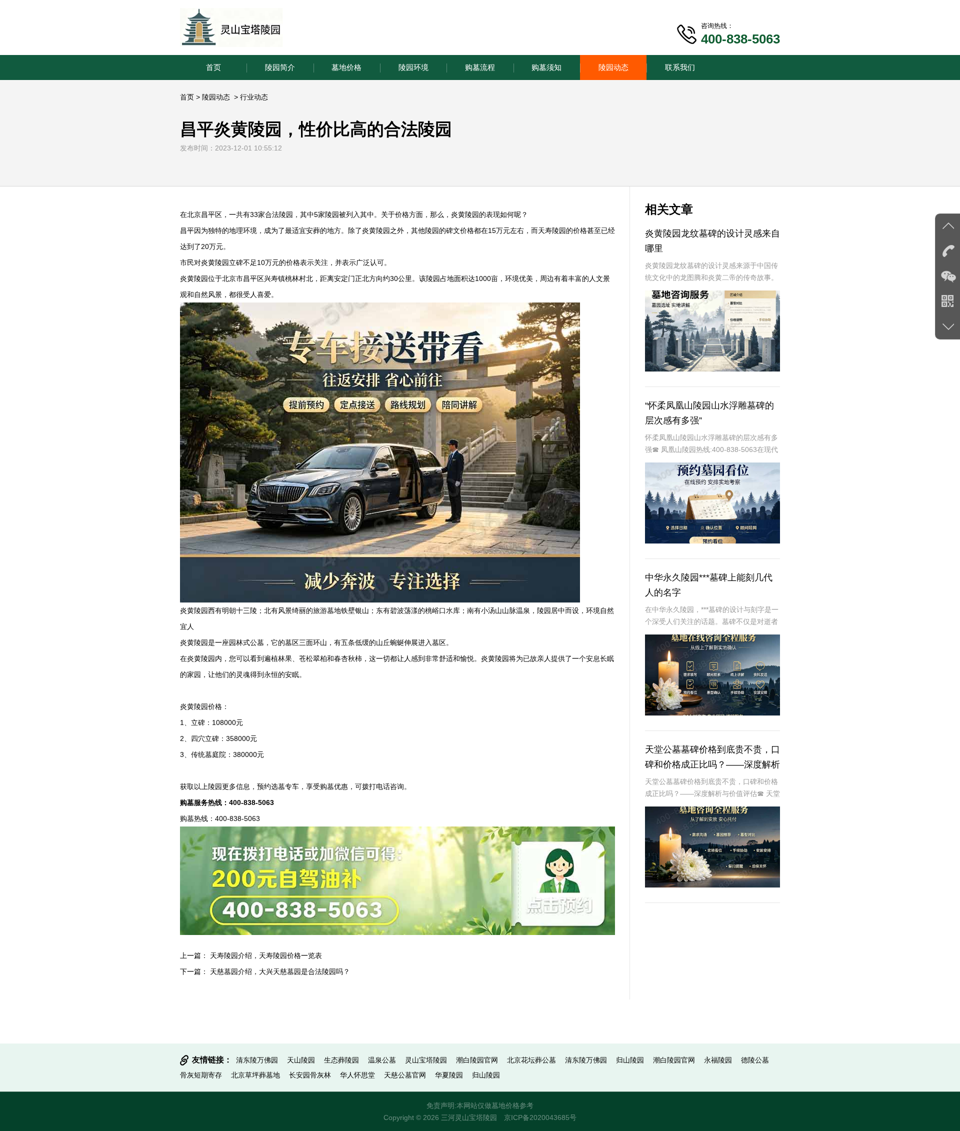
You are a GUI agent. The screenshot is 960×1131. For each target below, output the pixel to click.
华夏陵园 (449, 1075)
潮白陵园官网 (477, 1060)
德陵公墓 (755, 1060)
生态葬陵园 (341, 1060)
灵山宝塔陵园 (426, 1060)
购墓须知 (547, 67)
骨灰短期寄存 (201, 1075)
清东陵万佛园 (257, 1060)
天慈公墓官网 (405, 1075)
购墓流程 (480, 67)
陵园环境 (413, 67)
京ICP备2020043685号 (540, 1118)
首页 (213, 67)
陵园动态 (613, 67)
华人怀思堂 (357, 1075)
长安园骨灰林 (310, 1075)
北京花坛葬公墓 (531, 1060)
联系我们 (680, 67)
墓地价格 (347, 67)
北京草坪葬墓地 (255, 1075)
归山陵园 (630, 1060)
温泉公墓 (382, 1060)
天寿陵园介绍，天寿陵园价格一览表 (266, 956)
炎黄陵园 (465, 214)
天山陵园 (301, 1060)
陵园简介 (280, 67)
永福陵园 (718, 1060)
